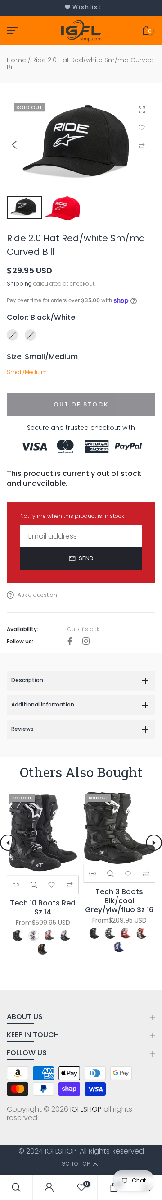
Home (16, 60)
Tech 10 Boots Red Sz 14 (43, 908)
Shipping (19, 283)
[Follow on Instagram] (86, 641)
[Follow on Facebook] (69, 641)
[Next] (154, 843)
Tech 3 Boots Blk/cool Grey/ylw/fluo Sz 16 (119, 900)
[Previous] (21, 145)
